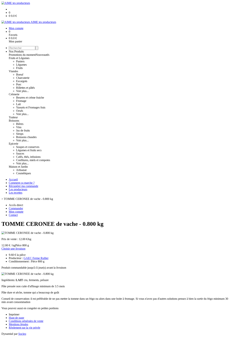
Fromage (21, 100)
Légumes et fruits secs (28, 150)
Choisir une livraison (13, 248)
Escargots (21, 81)
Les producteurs (18, 189)
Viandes (13, 71)
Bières (19, 123)
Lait (18, 104)
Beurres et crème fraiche (30, 97)
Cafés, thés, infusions (28, 156)
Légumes (21, 64)
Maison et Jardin (18, 166)
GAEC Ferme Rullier (36, 258)
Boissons (14, 120)
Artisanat (21, 170)
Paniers (20, 61)
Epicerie (13, 143)
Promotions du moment (22, 54)
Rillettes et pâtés (25, 87)
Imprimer (14, 314)
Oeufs (19, 110)
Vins (18, 127)
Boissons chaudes (26, 137)
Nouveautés (42, 54)
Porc (18, 84)
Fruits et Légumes (19, 58)
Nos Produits (16, 51)
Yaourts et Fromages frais (30, 107)
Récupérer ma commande (23, 186)
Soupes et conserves (27, 146)
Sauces (20, 153)
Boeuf (19, 74)
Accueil (13, 179)
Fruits (19, 67)
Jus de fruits (23, 130)
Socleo (22, 333)
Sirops (19, 133)
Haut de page (16, 317)
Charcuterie (22, 77)
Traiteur (13, 117)
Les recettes (15, 192)
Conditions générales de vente (26, 321)
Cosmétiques (23, 173)
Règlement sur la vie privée (24, 327)
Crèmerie (14, 94)
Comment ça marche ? (22, 182)
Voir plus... (22, 91)
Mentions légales (18, 324)
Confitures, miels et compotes (33, 160)
